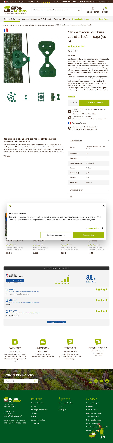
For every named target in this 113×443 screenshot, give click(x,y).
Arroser (33, 406)
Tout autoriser (88, 235)
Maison (33, 416)
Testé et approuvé (92, 416)
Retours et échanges (93, 420)
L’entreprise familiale (66, 403)
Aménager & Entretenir (39, 410)
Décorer (34, 413)
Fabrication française (15, 2)
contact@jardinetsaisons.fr (13, 416)
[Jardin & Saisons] (15, 10)
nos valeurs (32, 2)
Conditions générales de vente (97, 427)
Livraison (89, 406)
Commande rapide (92, 403)
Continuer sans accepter (56, 235)
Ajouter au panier (16, 258)
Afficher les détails (93, 228)
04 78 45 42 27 (98, 353)
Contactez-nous (91, 410)
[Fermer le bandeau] (104, 206)
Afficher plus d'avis (56, 322)
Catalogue (62, 410)
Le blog (61, 406)
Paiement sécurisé (92, 430)
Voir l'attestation (15, 280)
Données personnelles (94, 413)
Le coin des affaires (38, 420)
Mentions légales (92, 423)
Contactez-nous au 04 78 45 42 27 (97, 2)
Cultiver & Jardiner (37, 403)
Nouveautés (35, 423)
